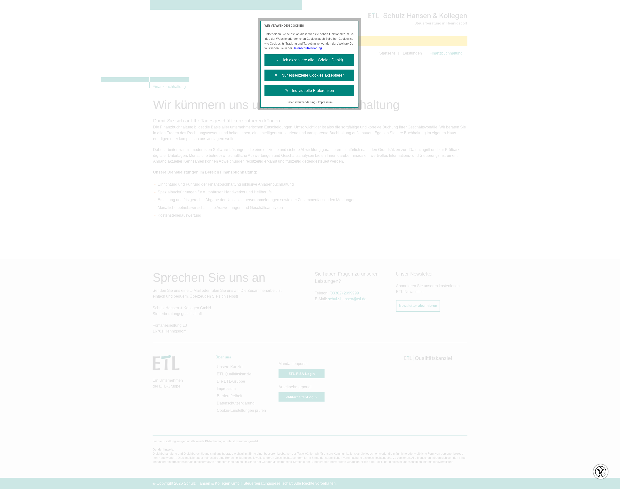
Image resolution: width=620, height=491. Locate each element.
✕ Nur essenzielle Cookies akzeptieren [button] (309, 75)
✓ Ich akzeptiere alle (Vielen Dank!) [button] (309, 60)
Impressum (325, 102)
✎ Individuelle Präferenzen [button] (309, 90)
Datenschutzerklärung (307, 48)
